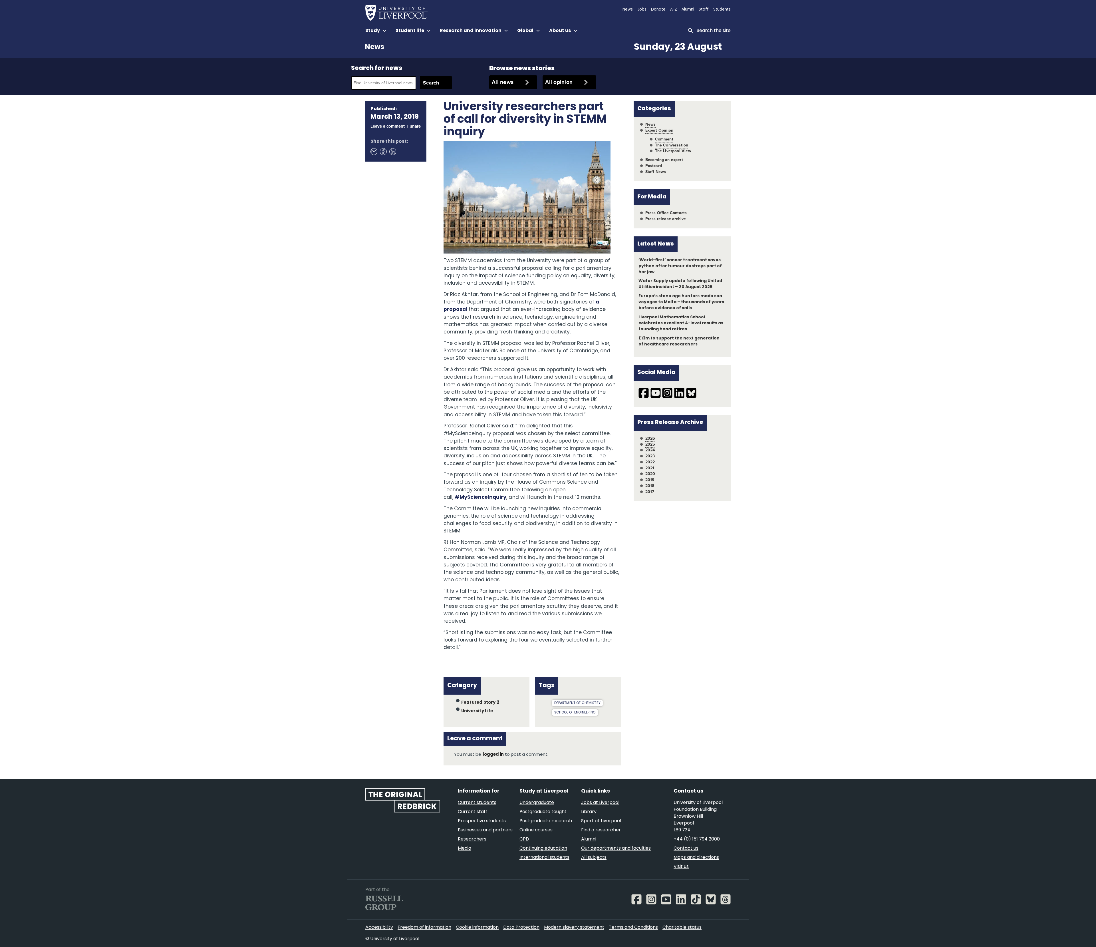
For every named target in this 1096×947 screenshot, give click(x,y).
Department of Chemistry (577, 703)
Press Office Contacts (666, 213)
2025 (650, 444)
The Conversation (671, 145)
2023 (650, 456)
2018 (649, 486)
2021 (649, 468)
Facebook (383, 151)
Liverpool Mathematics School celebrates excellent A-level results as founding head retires (680, 323)
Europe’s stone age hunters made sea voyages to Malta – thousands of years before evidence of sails (681, 302)
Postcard (653, 166)
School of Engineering (575, 712)
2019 (650, 480)
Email (373, 151)
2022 (650, 462)
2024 (650, 450)
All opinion (559, 82)
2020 (650, 474)
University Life (477, 711)
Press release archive (665, 219)
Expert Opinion (659, 130)
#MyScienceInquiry (480, 497)
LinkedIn (392, 151)
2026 (650, 438)
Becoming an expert (664, 160)
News (374, 47)
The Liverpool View (673, 151)
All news (502, 82)
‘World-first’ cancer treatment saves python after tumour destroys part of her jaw (680, 266)
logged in (493, 755)
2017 (649, 492)
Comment (664, 139)
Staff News (655, 172)
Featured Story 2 (480, 703)
